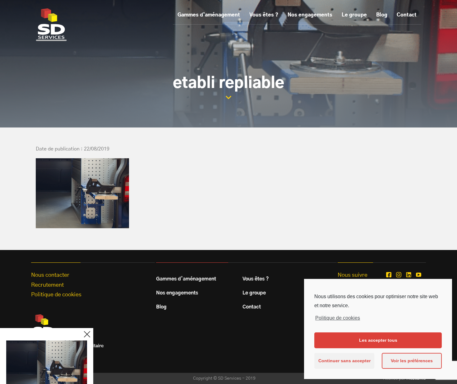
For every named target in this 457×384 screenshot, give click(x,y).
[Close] (87, 334)
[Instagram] (398, 274)
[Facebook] (388, 274)
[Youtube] (418, 274)
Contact (407, 14)
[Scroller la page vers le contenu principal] (228, 97)
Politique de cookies (337, 318)
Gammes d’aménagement (209, 14)
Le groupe (354, 14)
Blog (381, 14)
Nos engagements (310, 14)
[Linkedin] (408, 274)
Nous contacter (50, 275)
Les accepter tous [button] (378, 340)
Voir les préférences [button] (412, 360)
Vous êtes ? (263, 14)
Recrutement (47, 285)
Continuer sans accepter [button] (344, 360)
